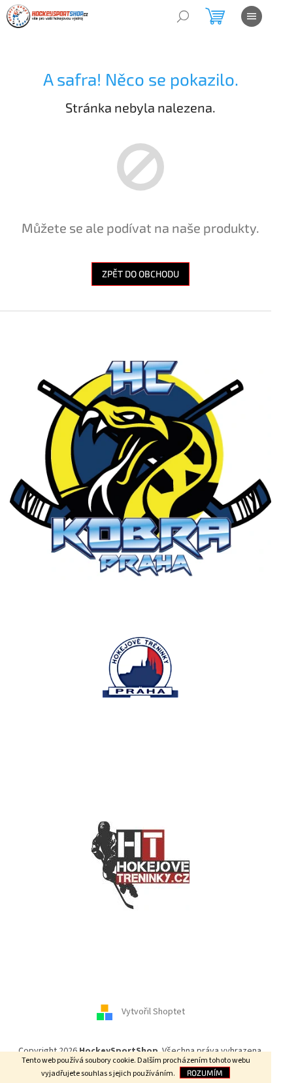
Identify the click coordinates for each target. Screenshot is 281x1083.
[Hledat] (183, 16)
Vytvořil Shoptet (153, 1012)
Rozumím (205, 1072)
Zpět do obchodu (140, 273)
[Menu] (252, 16)
